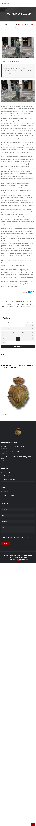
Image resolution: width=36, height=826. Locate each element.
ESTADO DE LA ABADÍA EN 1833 (13, 446)
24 (3, 339)
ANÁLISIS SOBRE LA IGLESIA (12, 452)
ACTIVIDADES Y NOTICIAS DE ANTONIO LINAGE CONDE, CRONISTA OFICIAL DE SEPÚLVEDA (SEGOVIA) (18, 305)
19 (13, 335)
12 (13, 332)
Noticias (16, 62)
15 (27, 332)
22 (27, 335)
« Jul (2, 349)
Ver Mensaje (4, 414)
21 (23, 335)
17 (3, 335)
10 (3, 332)
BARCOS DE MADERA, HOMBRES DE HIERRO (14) (18, 301)
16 (32, 332)
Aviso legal (6, 472)
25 (8, 339)
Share (18, 28)
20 (18, 335)
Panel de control (8, 491)
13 (18, 332)
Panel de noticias (8, 495)
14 (23, 332)
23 (32, 335)
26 (13, 339)
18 (8, 335)
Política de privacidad (9, 476)
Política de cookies (9, 480)
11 (8, 332)
